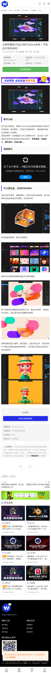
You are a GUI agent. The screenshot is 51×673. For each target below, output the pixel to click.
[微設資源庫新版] (5, 3)
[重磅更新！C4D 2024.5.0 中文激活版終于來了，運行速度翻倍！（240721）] (38, 543)
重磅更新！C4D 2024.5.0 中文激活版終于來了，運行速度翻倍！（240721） (37, 557)
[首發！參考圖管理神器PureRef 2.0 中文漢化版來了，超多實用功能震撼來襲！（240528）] (13, 573)
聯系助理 (30, 632)
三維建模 (21, 52)
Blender (31, 523)
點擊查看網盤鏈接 (25, 418)
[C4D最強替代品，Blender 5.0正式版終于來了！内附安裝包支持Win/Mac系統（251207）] (38, 513)
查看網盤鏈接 (25, 69)
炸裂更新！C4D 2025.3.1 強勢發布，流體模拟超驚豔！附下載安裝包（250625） (13, 557)
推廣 (37, 52)
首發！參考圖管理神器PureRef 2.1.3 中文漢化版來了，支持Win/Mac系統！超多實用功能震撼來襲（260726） (12, 527)
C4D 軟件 (7, 553)
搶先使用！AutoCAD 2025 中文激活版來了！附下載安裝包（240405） (37, 587)
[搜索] (40, 3)
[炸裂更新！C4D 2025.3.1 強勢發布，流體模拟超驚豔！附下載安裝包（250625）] (13, 543)
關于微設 (5, 625)
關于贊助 (30, 628)
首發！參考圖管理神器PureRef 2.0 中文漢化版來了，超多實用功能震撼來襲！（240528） (12, 587)
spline (13, 476)
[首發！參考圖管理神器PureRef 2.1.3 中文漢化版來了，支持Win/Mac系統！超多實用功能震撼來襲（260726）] (13, 513)
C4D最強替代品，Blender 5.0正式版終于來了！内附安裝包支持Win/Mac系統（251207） (37, 527)
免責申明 (5, 628)
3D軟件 (5, 476)
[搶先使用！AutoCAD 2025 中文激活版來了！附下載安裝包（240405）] (38, 573)
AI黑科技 (7, 523)
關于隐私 (5, 632)
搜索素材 (30, 625)
